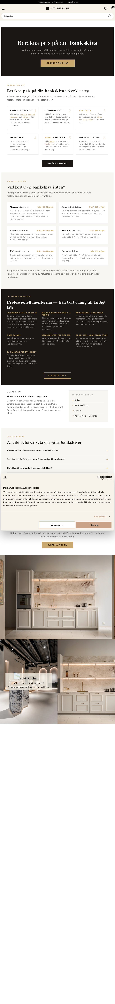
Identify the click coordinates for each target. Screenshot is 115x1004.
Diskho (48, 137)
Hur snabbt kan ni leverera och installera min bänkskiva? (33, 450)
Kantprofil (85, 110)
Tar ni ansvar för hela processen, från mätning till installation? (36, 459)
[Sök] (110, 16)
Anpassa (55, 525)
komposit (14, 117)
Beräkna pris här (57, 63)
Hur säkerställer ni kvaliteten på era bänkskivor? (29, 468)
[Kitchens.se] (57, 8)
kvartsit (31, 114)
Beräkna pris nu (58, 163)
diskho (51, 141)
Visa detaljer (100, 516)
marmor (23, 114)
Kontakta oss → (57, 375)
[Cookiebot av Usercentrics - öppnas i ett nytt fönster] (99, 477)
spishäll (48, 144)
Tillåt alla (93, 525)
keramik (26, 117)
